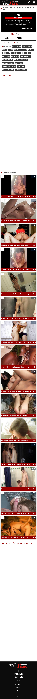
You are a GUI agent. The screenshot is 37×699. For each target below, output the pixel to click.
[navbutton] (34, 2)
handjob (17, 53)
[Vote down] (26, 34)
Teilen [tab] (19, 38)
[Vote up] (22, 34)
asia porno (16, 46)
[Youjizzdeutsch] (10, 2)
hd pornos (26, 53)
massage (24, 60)
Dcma (18, 687)
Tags (18, 680)
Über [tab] (7, 38)
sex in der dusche (9, 66)
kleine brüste (7, 60)
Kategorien (18, 674)
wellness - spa (7, 70)
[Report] (31, 38)
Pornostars (18, 677)
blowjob (17, 50)
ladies (16, 60)
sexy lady (20, 66)
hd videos (6, 56)
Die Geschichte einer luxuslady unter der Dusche (19, 543)
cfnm (25, 50)
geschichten (7, 53)
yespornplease (21, 70)
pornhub (18, 63)
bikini (11, 50)
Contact (18, 684)
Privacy (18, 696)
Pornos (18, 671)
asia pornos (27, 46)
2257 (18, 693)
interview (15, 56)
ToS (18, 690)
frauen (31, 50)
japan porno (25, 56)
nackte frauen (8, 63)
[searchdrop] (29, 2)
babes (4, 50)
